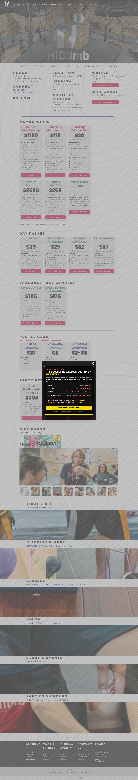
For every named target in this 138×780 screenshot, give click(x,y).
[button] (92, 363)
